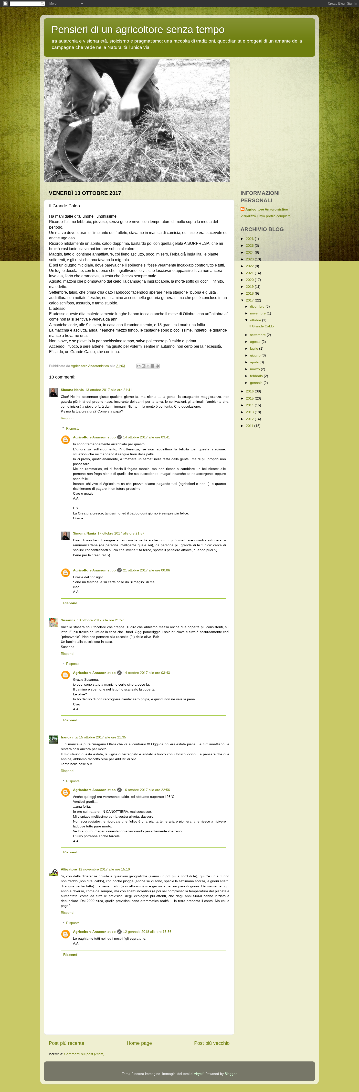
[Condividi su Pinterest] (157, 366)
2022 (250, 266)
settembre (258, 335)
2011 (250, 426)
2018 (250, 293)
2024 (250, 252)
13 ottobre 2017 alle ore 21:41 (108, 390)
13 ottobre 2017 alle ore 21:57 (100, 620)
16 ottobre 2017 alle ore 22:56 (146, 790)
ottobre (256, 320)
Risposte (73, 428)
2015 (250, 398)
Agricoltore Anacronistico (94, 437)
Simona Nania (72, 390)
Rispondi (67, 418)
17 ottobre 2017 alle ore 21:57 (120, 533)
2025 (250, 245)
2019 (250, 287)
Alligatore (69, 869)
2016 (250, 391)
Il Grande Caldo (261, 326)
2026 (250, 239)
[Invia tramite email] (138, 366)
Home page (139, 1043)
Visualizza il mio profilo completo (266, 216)
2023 (250, 259)
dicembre (257, 306)
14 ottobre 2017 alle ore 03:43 (146, 673)
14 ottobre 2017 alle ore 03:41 (146, 437)
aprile (255, 362)
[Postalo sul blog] (143, 366)
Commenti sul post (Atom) (84, 1054)
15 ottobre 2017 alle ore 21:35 (102, 737)
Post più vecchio (212, 1043)
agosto (256, 342)
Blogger (230, 1074)
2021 (250, 273)
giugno (256, 355)
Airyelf (198, 1074)
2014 (250, 405)
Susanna (68, 620)
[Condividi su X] (148, 366)
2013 (250, 412)
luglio (254, 348)
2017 (250, 300)
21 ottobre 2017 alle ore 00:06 (146, 570)
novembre (258, 313)
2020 (250, 280)
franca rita (69, 737)
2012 (250, 419)
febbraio (257, 376)
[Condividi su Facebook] (152, 366)
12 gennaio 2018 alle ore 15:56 (147, 932)
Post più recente (66, 1043)
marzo (255, 369)
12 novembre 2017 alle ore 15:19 (104, 869)
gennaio (257, 383)
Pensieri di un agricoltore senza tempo (137, 29)
